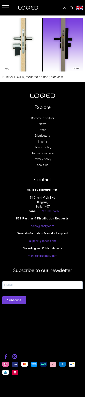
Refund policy (42, 147)
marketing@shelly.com (42, 256)
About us (42, 165)
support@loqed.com (42, 241)
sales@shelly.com (42, 226)
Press (42, 130)
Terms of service (43, 153)
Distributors (42, 135)
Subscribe (14, 300)
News (42, 124)
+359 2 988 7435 (48, 211)
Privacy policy (42, 159)
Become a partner (42, 118)
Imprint (42, 141)
